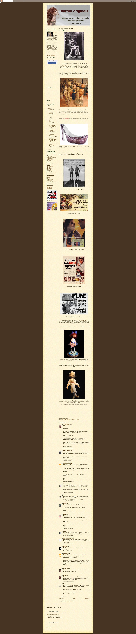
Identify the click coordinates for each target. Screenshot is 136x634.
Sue (55, 32)
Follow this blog (52, 62)
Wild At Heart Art (49, 186)
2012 (49, 105)
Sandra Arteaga (49, 180)
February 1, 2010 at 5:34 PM (68, 550)
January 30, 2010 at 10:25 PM (68, 460)
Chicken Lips (49, 160)
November (51, 110)
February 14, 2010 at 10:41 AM (68, 593)
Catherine (65, 568)
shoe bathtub (69, 419)
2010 (49, 108)
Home (74, 598)
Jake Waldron (49, 168)
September (51, 113)
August (50, 114)
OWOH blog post (77, 325)
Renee (64, 503)
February (50, 122)
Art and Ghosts (49, 156)
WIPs (78, 419)
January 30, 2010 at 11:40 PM (68, 481)
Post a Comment (63, 596)
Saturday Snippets (52, 125)
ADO (47, 155)
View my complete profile (51, 55)
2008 (49, 149)
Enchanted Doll (49, 161)
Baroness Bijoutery (67, 463)
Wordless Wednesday (52, 131)
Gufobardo (48, 165)
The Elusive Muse (50, 185)
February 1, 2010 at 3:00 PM (68, 535)
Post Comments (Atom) (69, 601)
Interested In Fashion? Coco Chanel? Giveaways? (52, 140)
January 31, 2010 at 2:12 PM (68, 528)
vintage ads (74, 419)
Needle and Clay (49, 176)
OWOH (50, 135)
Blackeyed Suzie (49, 159)
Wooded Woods (49, 187)
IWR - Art (48, 167)
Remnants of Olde (50, 179)
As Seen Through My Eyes (51, 157)
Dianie (64, 514)
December (51, 109)
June (50, 117)
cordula (65, 419)
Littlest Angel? (51, 130)
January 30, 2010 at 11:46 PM (68, 492)
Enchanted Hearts (50, 162)
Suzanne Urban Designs (51, 181)
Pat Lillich (48, 178)
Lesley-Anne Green (50, 171)
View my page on (53, 614)
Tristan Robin (66, 424)
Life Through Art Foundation (51, 172)
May (50, 118)
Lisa (64, 583)
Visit (50, 627)
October (50, 112)
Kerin (64, 495)
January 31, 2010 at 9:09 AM (68, 511)
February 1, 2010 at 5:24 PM (68, 543)
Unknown (65, 553)
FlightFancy (66, 483)
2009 (49, 147)
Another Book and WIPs (53, 136)
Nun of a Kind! (66, 450)
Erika (64, 531)
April (50, 120)
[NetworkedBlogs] (52, 60)
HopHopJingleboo (50, 166)
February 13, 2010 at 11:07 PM (68, 581)
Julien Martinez (49, 170)
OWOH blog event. (82, 320)
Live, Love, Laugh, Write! (68, 538)
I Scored (50, 144)
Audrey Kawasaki (50, 158)
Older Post (87, 598)
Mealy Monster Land (50, 175)
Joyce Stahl (49, 169)
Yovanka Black (49, 188)
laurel (64, 575)
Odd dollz (48, 177)
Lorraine (65, 546)
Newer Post (61, 598)
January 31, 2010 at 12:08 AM (68, 500)
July (50, 116)
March (50, 121)
